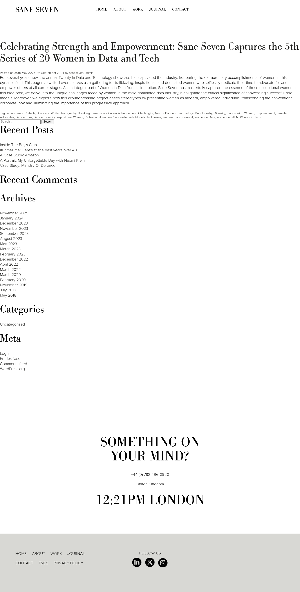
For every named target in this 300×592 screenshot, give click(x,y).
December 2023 (14, 223)
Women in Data (113, 87)
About (120, 9)
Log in (5, 353)
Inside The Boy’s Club (18, 144)
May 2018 (8, 295)
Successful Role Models (129, 117)
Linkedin (137, 562)
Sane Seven (37, 10)
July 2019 (8, 290)
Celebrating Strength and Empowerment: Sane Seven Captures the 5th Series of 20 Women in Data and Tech (149, 52)
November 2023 (14, 228)
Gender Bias (24, 117)
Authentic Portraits (23, 113)
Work (137, 9)
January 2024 (11, 218)
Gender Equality (44, 117)
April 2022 (9, 264)
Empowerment (265, 113)
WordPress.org (12, 368)
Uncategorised (12, 324)
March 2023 (10, 248)
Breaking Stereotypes (92, 113)
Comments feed (13, 363)
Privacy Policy (68, 563)
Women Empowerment (178, 117)
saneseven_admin (81, 73)
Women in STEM (228, 117)
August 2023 (11, 238)
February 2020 (13, 279)
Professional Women (98, 117)
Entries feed (10, 358)
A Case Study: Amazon (19, 155)
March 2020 (10, 274)
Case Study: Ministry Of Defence (27, 165)
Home (101, 9)
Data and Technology (179, 113)
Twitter (150, 562)
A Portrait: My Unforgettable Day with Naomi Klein (42, 160)
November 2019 (13, 284)
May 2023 (8, 243)
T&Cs (43, 563)
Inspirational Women (69, 117)
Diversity (219, 113)
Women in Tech (250, 117)
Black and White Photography (56, 113)
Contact (180, 9)
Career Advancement (122, 113)
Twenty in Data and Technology (85, 77)
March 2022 (10, 269)
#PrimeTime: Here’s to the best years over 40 (38, 150)
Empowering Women (240, 113)
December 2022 (14, 259)
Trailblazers (153, 117)
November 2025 (14, 213)
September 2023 (14, 233)
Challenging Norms (151, 113)
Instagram (163, 562)
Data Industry (203, 113)
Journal (157, 9)
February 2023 (12, 254)
